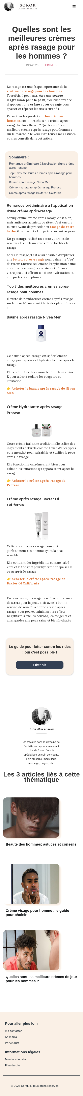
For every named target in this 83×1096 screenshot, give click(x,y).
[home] (22, 6)
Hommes (50, 65)
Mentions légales (16, 1059)
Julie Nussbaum (41, 729)
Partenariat (12, 1042)
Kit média (11, 1036)
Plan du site (12, 1065)
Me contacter (13, 1030)
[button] (74, 6)
